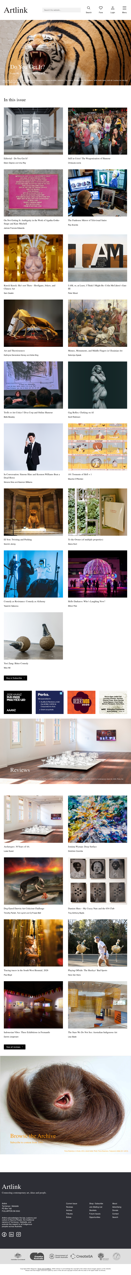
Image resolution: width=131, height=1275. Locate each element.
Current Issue (71, 1203)
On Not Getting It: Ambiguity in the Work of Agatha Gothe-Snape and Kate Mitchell (32, 222)
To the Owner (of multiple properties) (85, 540)
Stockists (92, 1210)
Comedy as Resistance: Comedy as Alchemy (24, 602)
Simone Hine (9, 482)
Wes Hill (7, 667)
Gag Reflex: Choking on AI (81, 413)
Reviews (69, 1207)
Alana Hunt (72, 544)
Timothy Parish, (10, 913)
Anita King (34, 355)
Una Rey (22, 163)
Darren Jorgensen (11, 1036)
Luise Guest (9, 851)
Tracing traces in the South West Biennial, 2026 (26, 970)
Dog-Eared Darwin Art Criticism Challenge (24, 909)
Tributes (69, 1214)
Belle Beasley (9, 417)
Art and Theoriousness (14, 351)
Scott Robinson (74, 417)
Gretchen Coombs (75, 851)
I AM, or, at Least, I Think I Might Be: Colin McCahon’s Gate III (97, 287)
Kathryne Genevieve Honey (15, 355)
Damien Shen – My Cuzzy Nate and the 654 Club (91, 909)
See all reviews (13, 1046)
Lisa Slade (72, 1036)
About (114, 1203)
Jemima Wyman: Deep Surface (82, 847)
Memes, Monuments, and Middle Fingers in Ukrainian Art (95, 351)
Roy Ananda (73, 225)
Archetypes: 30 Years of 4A (16, 847)
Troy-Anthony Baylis (76, 913)
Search (115, 1217)
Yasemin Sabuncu (11, 606)
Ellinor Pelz (72, 606)
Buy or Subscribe (14, 678)
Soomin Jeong (9, 544)
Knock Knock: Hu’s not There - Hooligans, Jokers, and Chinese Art (29, 287)
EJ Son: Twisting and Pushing (18, 540)
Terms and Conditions (44, 1269)
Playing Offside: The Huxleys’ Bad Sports (87, 970)
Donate (115, 1210)
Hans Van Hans (74, 975)
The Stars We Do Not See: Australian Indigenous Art (92, 1032)
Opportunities (94, 1217)
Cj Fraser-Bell (35, 913)
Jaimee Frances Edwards (14, 228)
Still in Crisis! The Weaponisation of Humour (89, 159)
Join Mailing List (95, 1207)
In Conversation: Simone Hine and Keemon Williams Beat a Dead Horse (32, 476)
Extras (68, 1217)
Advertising (116, 1207)
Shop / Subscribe (96, 1203)
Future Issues (94, 1214)
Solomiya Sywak (74, 355)
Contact (115, 1214)
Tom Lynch (21, 913)
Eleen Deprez (9, 163)
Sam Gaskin (9, 293)
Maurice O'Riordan (75, 479)
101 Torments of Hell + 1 (80, 474)
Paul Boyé (8, 975)
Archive (69, 1210)
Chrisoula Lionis (74, 163)
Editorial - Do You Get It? (16, 159)
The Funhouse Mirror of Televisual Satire (87, 220)
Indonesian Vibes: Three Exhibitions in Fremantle (27, 1032)
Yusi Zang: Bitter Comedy (16, 663)
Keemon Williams (25, 482)
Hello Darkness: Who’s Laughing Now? (86, 602)
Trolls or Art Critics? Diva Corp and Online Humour (28, 413)
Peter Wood (73, 293)
